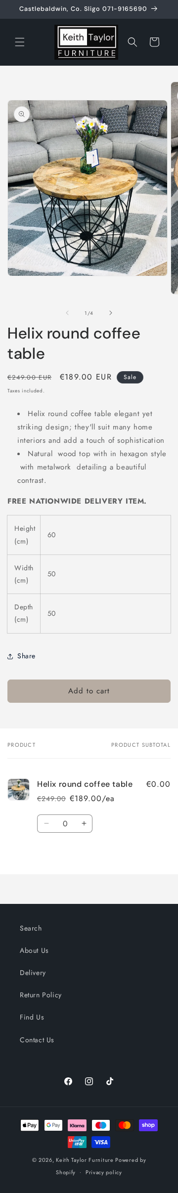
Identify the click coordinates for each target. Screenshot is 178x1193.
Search (31, 928)
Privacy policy (104, 1172)
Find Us (32, 1017)
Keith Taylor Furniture (84, 1160)
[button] (20, 42)
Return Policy (41, 995)
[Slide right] (111, 313)
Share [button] (26, 656)
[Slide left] (67, 313)
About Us (34, 950)
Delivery (33, 973)
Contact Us (37, 1040)
